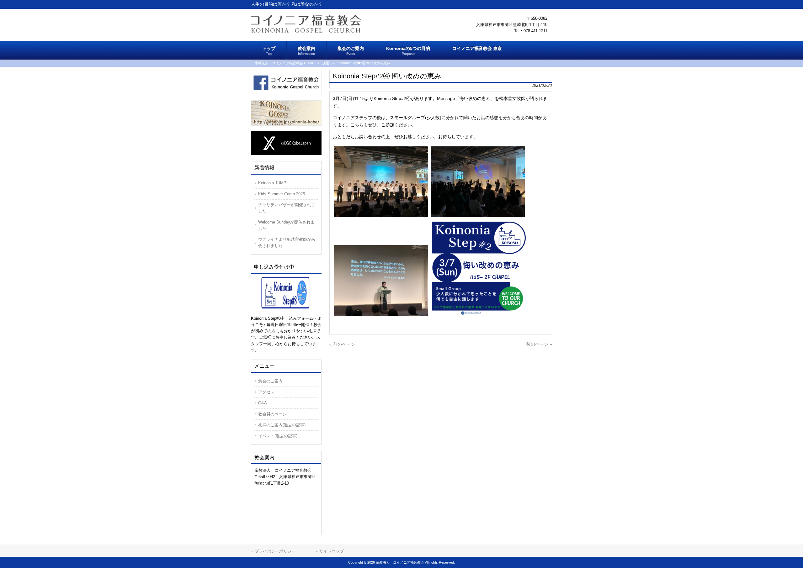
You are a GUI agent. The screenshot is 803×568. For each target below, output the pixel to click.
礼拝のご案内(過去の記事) (282, 425)
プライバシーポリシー (275, 551)
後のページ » (539, 344)
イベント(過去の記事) (277, 436)
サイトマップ (331, 551)
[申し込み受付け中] (286, 292)
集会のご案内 (270, 381)
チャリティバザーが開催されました (286, 207)
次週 (325, 63)
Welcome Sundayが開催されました (286, 225)
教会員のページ (272, 414)
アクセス (266, 392)
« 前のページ (342, 344)
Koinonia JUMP (272, 183)
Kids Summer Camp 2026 (281, 194)
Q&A (262, 403)
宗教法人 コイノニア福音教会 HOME (284, 63)
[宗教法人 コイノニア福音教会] (306, 31)
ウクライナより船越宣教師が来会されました (286, 242)
